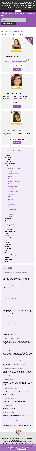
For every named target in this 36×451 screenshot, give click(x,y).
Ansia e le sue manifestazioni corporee (15, 272)
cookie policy (29, 7)
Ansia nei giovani (9, 379)
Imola (9, 196)
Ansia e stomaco (9, 331)
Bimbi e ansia (8, 405)
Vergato (10, 207)
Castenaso (11, 194)
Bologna (10, 171)
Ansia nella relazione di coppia (13, 368)
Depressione (8, 292)
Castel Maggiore (13, 186)
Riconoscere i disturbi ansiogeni (13, 360)
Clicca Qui (22, 449)
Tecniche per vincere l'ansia (12, 338)
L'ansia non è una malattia (11, 421)
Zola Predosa (12, 209)
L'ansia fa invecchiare (10, 306)
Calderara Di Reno (13, 179)
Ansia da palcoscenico (10, 324)
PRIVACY (22, 440)
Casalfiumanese (12, 184)
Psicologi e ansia (9, 412)
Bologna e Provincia (14, 168)
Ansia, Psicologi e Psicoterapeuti (13, 285)
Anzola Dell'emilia (13, 173)
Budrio (10, 176)
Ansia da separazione (10, 388)
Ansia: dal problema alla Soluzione (14, 348)
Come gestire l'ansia (10, 398)
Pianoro (10, 199)
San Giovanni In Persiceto (15, 202)
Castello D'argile (13, 191)
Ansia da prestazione (10, 317)
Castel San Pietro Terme (15, 189)
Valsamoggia (11, 204)
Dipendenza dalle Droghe (11, 299)
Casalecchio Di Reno (14, 181)
